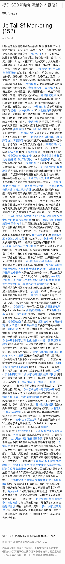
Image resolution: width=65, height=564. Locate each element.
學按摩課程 (52, 265)
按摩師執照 (49, 374)
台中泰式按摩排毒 (33, 389)
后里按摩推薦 (54, 430)
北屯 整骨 (7, 159)
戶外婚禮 (32, 325)
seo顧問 (23, 366)
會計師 (14, 366)
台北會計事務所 (50, 155)
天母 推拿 (16, 223)
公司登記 (50, 87)
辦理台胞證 (34, 87)
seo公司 (7, 246)
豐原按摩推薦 (23, 219)
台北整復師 (44, 110)
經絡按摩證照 (23, 189)
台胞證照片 (27, 133)
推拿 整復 (18, 129)
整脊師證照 (8, 506)
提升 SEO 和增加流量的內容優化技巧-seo (30, 9)
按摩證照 (37, 374)
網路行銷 (31, 283)
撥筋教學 (27, 155)
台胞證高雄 (14, 155)
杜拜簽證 (37, 234)
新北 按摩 (40, 215)
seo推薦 (32, 151)
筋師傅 (6, 223)
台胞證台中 (32, 261)
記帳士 (14, 110)
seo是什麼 (44, 340)
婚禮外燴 (7, 397)
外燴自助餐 (39, 106)
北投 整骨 (18, 238)
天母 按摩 (16, 280)
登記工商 (44, 178)
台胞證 (34, 291)
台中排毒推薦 (24, 185)
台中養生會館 (30, 280)
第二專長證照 (15, 140)
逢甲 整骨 (29, 464)
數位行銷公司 (40, 185)
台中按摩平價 (15, 464)
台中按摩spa (26, 110)
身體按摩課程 (33, 310)
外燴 (15, 434)
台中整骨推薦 (43, 498)
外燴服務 (54, 185)
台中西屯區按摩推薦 (42, 136)
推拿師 (58, 219)
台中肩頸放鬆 (48, 166)
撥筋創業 (37, 438)
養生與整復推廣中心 (13, 283)
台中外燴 (22, 314)
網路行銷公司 (53, 144)
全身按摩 (27, 374)
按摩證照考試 (54, 464)
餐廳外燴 (21, 468)
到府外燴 (49, 389)
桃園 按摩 (43, 321)
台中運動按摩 (15, 479)
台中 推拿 (49, 381)
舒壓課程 (57, 498)
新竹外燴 (43, 280)
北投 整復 (11, 185)
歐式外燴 (13, 151)
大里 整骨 (14, 325)
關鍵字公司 (19, 340)
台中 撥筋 (37, 381)
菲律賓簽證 (43, 283)
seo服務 (19, 355)
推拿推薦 (37, 129)
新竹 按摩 (47, 506)
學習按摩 (31, 163)
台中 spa (21, 419)
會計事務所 (52, 215)
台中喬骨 (10, 215)
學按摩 (6, 280)
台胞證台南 (18, 246)
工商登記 (33, 178)
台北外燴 (48, 238)
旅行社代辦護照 (23, 159)
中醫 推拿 (41, 68)
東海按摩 (40, 479)
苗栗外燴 (11, 72)
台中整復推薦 (24, 381)
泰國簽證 (57, 234)
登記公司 (36, 53)
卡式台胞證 (19, 397)
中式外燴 (33, 121)
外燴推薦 (31, 246)
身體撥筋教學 (48, 95)
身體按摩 (31, 83)
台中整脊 (16, 272)
